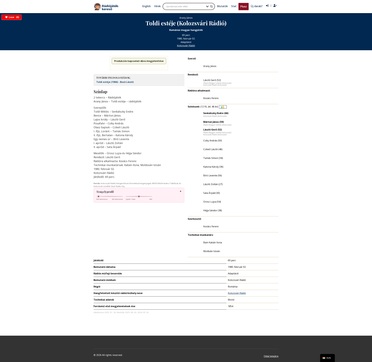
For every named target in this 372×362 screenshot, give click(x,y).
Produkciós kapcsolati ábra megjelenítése (139, 61)
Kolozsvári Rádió (186, 45)
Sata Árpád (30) (211, 193)
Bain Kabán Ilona (212, 242)
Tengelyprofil (105, 192)
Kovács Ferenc (211, 98)
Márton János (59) (213, 121)
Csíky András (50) (212, 140)
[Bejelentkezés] (267, 5)
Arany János (209, 66)
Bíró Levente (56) (212, 175)
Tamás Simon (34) (213, 158)
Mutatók (222, 6)
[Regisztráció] (275, 5)
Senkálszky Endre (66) (215, 113)
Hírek (157, 6)
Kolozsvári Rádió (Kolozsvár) (215, 85)
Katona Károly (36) (213, 166)
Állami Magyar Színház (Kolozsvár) (217, 83)
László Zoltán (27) (213, 184)
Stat (233, 6)
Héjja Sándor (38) (212, 210)
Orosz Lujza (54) (212, 201)
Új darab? (256, 6)
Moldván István (211, 251)
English (146, 6)
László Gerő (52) (212, 80)
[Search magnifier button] (211, 6)
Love (13, 17)
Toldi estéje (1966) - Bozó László (115, 82)
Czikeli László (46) (212, 149)
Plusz (243, 6)
